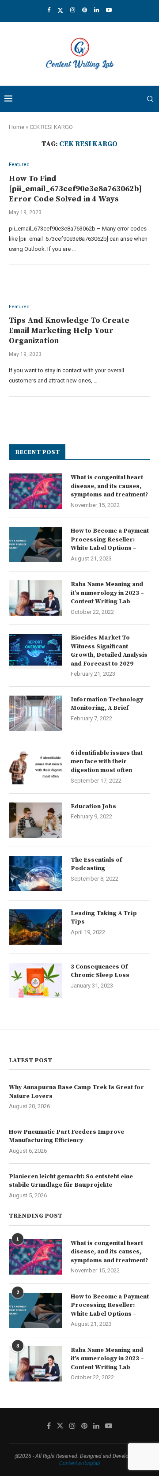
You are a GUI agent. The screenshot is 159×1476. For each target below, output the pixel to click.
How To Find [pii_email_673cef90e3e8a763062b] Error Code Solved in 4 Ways (75, 189)
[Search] (150, 99)
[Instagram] (72, 10)
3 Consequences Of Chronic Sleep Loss (100, 971)
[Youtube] (109, 10)
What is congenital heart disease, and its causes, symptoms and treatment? (109, 486)
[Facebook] (48, 10)
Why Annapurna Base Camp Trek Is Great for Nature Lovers (76, 1091)
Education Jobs (93, 806)
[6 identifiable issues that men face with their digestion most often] (35, 766)
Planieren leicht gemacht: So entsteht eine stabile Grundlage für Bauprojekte (71, 1181)
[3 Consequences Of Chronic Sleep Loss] (35, 980)
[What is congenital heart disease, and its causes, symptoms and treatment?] (35, 491)
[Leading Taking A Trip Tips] (35, 927)
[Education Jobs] (35, 820)
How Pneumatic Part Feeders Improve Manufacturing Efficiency (66, 1136)
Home (16, 127)
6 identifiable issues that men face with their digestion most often (107, 761)
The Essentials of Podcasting (96, 864)
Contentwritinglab (79, 1463)
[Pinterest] (84, 10)
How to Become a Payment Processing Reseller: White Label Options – (110, 539)
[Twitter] (60, 10)
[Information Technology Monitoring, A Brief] (35, 713)
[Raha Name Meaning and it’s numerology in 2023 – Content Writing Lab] (35, 598)
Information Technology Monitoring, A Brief (107, 704)
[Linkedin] (96, 10)
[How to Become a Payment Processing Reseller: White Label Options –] (35, 544)
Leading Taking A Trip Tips (104, 917)
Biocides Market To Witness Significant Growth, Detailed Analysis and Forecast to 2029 (109, 651)
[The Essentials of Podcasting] (35, 873)
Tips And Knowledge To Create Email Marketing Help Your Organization (69, 330)
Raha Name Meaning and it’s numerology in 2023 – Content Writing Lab (107, 593)
